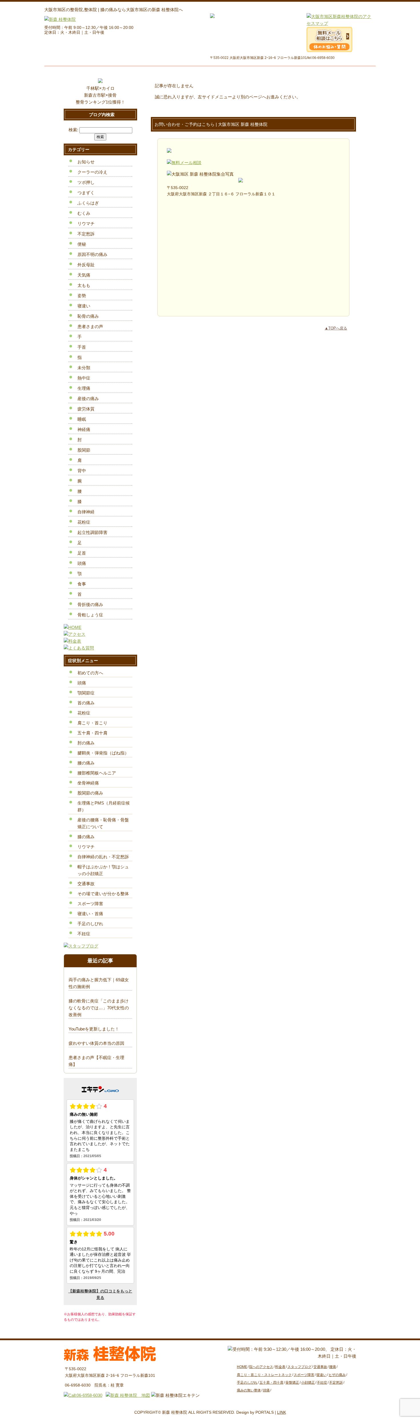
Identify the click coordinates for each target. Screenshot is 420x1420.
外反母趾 (86, 264)
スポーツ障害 (90, 903)
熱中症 (83, 378)
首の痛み (86, 702)
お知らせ (86, 161)
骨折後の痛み (90, 604)
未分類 (83, 367)
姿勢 (81, 295)
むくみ (83, 213)
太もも (83, 285)
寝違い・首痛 (90, 913)
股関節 (83, 450)
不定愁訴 (86, 233)
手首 (81, 347)
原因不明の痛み (92, 254)
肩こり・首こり (92, 722)
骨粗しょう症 (90, 614)
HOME (242, 1367)
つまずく (86, 192)
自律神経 (86, 511)
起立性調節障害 (92, 532)
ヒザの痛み (337, 1375)
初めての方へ (90, 672)
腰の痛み (86, 762)
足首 (81, 553)
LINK (281, 1412)
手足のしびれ (90, 923)
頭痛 (81, 563)
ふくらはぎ (88, 202)
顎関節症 (86, 692)
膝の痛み (86, 836)
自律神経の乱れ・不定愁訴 (103, 856)
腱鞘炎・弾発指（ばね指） (103, 752)
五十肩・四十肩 (92, 732)
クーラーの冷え (92, 172)
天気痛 (83, 275)
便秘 (81, 244)
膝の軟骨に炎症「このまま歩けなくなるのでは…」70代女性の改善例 (99, 1007)
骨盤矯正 (292, 1383)
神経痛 (83, 429)
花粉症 (83, 522)
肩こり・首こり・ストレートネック (264, 1375)
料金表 (280, 1367)
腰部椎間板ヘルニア (96, 772)
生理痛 (83, 388)
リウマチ (86, 223)
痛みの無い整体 (249, 1390)
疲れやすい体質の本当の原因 (96, 1043)
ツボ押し (86, 182)
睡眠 (81, 419)
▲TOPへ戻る (336, 328)
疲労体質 (86, 408)
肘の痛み (86, 742)
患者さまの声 (90, 326)
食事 (81, 583)
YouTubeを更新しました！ (94, 1028)
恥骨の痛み (88, 316)
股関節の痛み (90, 793)
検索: (73, 129)
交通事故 (86, 883)
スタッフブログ (299, 1367)
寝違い (83, 305)
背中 (81, 470)
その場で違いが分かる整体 (103, 893)
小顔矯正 (308, 1383)
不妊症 (83, 933)
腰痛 (332, 1367)
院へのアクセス (261, 1367)
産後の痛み (88, 398)
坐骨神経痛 (88, 782)
